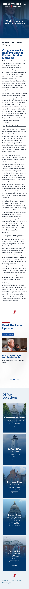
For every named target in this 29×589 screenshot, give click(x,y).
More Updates (8, 334)
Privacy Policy (16, 580)
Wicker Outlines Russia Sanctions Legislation (12, 356)
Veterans (19, 42)
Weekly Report (7, 45)
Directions (14, 460)
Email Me (14, 427)
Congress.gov (6, 583)
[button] (10, 379)
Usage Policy (6, 580)
